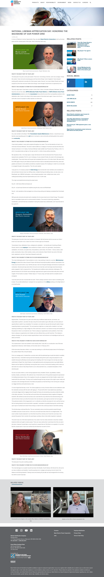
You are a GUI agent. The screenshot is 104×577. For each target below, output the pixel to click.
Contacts (56, 530)
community (17, 138)
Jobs (55, 535)
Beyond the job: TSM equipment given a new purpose (79, 125)
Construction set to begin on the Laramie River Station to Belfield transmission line (31, 520)
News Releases (79, 106)
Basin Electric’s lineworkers (48, 39)
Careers (85, 2)
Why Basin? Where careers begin (84, 59)
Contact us (77, 2)
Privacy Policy (77, 533)
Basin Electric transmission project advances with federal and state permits (79, 129)
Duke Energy (34, 170)
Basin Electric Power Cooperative (62, 533)
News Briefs (79, 102)
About (42, 2)
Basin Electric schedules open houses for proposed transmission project (78, 114)
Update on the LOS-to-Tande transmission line (73, 519)
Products (35, 2)
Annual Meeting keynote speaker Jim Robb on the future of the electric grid (84, 68)
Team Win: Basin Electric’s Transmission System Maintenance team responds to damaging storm (84, 45)
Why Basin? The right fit (83, 51)
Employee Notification (79, 530)
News (69, 2)
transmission (33, 94)
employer (25, 247)
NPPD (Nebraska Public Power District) (36, 92)
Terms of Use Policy (79, 535)
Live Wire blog (79, 98)
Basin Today (79, 95)
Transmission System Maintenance (39, 134)
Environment (62, 2)
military (48, 282)
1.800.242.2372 (22, 540)
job (29, 136)
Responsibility (51, 2)
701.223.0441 (14, 540)
